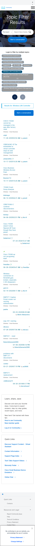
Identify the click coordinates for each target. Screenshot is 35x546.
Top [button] (2, 494)
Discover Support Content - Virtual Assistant (17, 445)
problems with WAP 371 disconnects (8, 356)
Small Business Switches (11, 59)
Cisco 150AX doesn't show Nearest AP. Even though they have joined (9, 228)
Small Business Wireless (10, 62)
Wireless (26, 65)
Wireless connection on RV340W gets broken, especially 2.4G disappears (9, 278)
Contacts (10, 503)
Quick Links (8, 499)
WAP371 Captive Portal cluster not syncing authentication (9, 300)
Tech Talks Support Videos (15, 461)
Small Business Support (10, 55)
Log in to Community (13, 428)
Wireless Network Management (13, 82)
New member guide (12, 423)
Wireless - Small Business (10, 132)
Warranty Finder (11, 465)
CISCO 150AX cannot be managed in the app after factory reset (9, 125)
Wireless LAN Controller (10, 71)
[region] (17, 535)
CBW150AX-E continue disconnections (8, 207)
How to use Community (13, 420)
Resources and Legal (11, 510)
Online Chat (9, 477)
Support (5, 65)
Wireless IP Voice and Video (12, 68)
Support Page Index (12, 456)
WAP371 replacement (7, 374)
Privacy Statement (16, 537)
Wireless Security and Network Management (17, 88)
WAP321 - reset (9, 336)
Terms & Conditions (13, 519)
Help (8, 517)
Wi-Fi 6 (16, 65)
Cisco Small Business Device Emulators (15, 471)
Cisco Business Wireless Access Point (9, 170)
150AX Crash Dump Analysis (8, 188)
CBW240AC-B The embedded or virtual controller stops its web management (10, 149)
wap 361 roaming (9, 321)
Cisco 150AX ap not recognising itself (9, 256)
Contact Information (12, 451)
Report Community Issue (14, 514)
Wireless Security (8, 85)
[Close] (32, 528)
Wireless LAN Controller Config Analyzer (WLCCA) (15, 75)
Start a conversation (17, 39)
